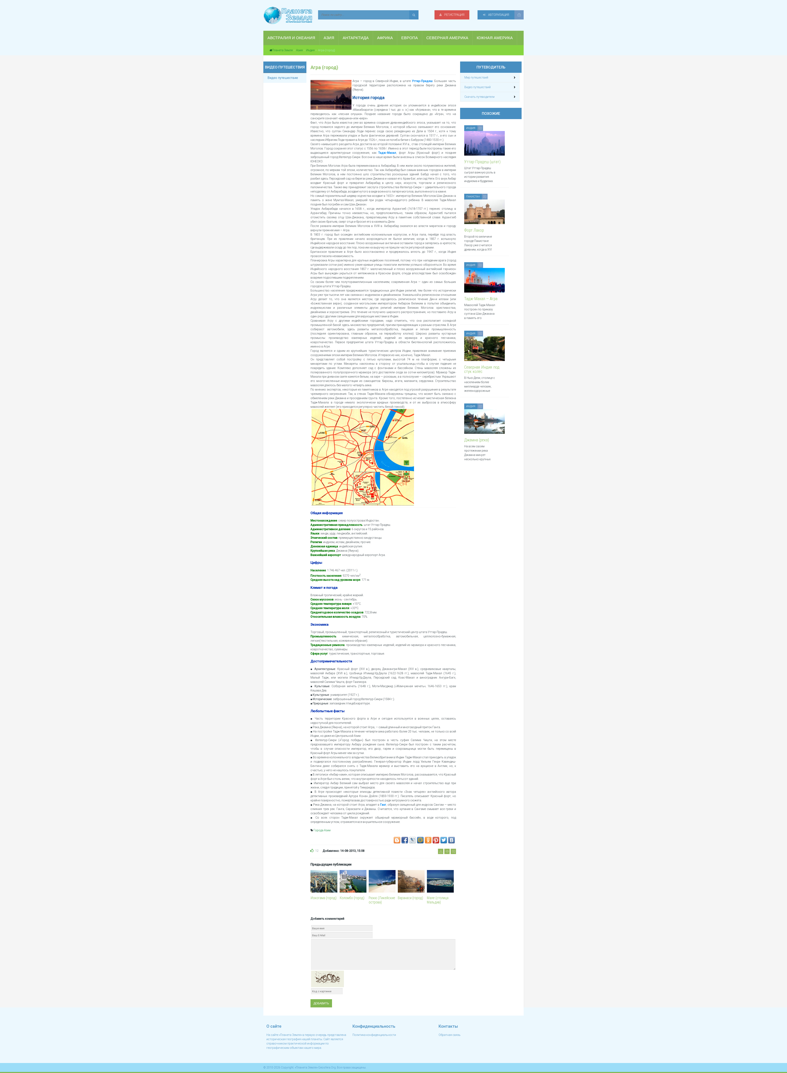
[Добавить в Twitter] (443, 840)
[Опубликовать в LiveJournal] (412, 840)
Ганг (383, 804)
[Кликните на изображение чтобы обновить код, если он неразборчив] (327, 978)
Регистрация (454, 14)
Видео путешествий (477, 87)
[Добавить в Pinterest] (436, 840)
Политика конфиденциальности (374, 1035)
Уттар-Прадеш (422, 81)
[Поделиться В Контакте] (451, 840)
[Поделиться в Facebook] (404, 840)
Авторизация (498, 14)
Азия (299, 50)
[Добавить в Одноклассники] (428, 840)
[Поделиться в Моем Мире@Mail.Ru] (420, 840)
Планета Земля (282, 50)
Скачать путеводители (479, 96)
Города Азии (322, 830)
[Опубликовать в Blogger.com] (397, 840)
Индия (310, 50)
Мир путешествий (476, 77)
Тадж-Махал (387, 152)
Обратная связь (450, 1035)
